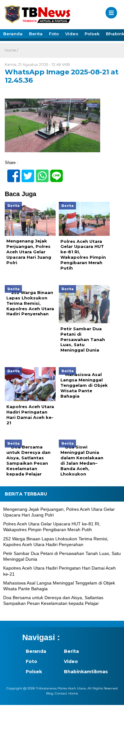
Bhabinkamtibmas (79, 671)
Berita (36, 33)
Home (73, 693)
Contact (61, 693)
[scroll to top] (113, 723)
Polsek (92, 33)
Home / (11, 50)
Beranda (13, 33)
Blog (49, 693)
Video (71, 33)
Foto (54, 33)
